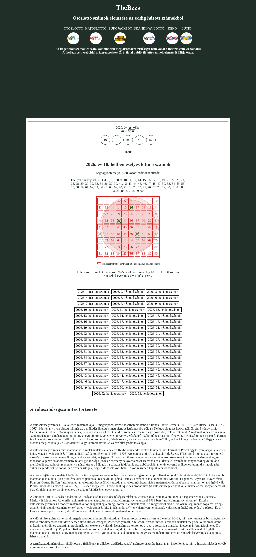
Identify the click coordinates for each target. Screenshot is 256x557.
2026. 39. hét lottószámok (164, 363)
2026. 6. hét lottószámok (162, 297)
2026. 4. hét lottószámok (93, 297)
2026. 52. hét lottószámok (110, 393)
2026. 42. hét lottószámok (164, 369)
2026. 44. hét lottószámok (128, 375)
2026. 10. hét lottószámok (92, 309)
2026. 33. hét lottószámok (164, 351)
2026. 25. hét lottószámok (92, 339)
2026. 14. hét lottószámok (128, 315)
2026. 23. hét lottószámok (128, 333)
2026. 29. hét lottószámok (128, 345)
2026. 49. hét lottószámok (92, 387)
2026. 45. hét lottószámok (164, 375)
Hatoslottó (96, 28)
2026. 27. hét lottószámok (164, 339)
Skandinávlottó (149, 28)
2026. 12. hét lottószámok (164, 309)
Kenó (172, 28)
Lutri (186, 28)
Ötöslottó (73, 28)
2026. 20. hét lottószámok (128, 327)
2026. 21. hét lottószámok (164, 327)
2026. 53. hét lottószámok (146, 393)
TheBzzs (128, 7)
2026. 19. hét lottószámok (92, 327)
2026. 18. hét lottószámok (164, 321)
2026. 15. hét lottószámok (164, 315)
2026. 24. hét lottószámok (164, 333)
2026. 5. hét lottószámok (128, 297)
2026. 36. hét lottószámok (164, 357)
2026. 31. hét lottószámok (92, 351)
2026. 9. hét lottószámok (162, 303)
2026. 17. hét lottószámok (128, 321)
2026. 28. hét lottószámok (92, 345)
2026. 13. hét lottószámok (92, 315)
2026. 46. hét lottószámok (92, 381)
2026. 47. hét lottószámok (128, 381)
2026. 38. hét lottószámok (128, 363)
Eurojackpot (120, 28)
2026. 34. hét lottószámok (92, 357)
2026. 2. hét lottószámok (128, 291)
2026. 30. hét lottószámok (164, 345)
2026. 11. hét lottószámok (128, 309)
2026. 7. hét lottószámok (93, 303)
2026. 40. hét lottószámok (92, 369)
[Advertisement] (128, 86)
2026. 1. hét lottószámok (93, 291)
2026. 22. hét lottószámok (92, 333)
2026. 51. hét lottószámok (164, 387)
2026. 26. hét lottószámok (128, 339)
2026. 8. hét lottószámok (128, 303)
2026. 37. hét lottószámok (92, 363)
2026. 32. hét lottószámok (128, 351)
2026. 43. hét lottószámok (92, 375)
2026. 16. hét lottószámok (92, 321)
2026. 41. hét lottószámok (128, 369)
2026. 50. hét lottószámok (128, 387)
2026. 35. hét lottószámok (128, 357)
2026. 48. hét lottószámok (164, 381)
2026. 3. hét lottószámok (162, 291)
